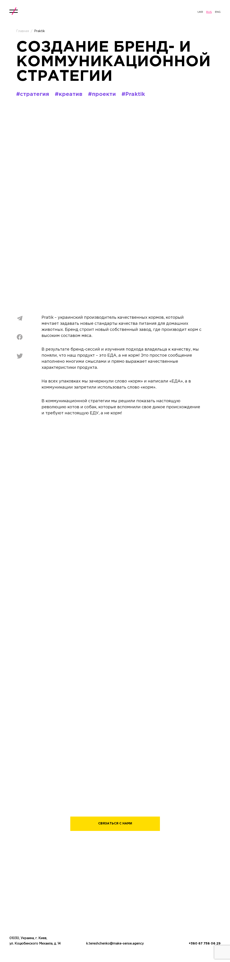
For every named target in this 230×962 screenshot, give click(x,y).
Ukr (200, 12)
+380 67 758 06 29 (205, 943)
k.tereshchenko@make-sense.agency (115, 943)
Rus (209, 12)
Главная (22, 31)
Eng (218, 12)
